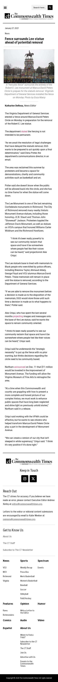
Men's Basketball (27, 576)
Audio (23, 620)
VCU (4, 567)
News (6, 560)
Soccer (23, 589)
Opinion (24, 603)
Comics (7, 620)
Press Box (24, 572)
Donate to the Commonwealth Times (27, 663)
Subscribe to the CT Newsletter (28, 642)
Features (8, 603)
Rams (5, 610)
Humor (41, 603)
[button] (5, 7)
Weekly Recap (26, 567)
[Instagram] (24, 478)
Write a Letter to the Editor (27, 611)
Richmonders (8, 615)
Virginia (6, 580)
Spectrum (43, 560)
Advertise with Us (27, 657)
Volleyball (24, 594)
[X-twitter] (33, 478)
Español (7, 628)
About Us (7, 536)
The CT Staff (9, 543)
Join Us (23, 652)
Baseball (23, 585)
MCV (5, 572)
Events (41, 567)
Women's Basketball (28, 580)
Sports (24, 560)
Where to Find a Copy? (26, 636)
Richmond (7, 576)
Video (41, 620)
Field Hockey (25, 598)
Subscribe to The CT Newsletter (18, 549)
